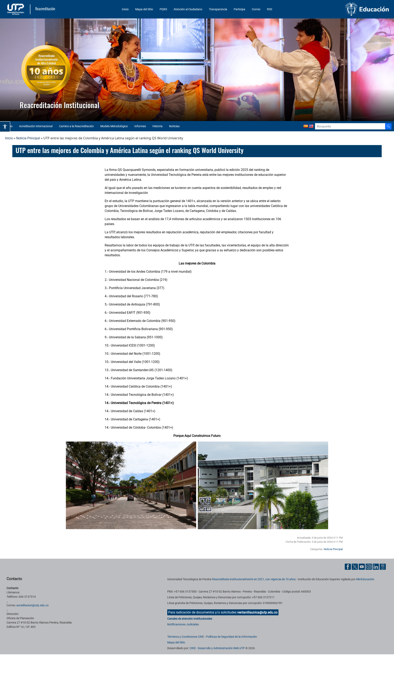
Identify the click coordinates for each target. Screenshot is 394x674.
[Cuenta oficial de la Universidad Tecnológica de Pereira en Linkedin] (376, 566)
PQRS (163, 9)
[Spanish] (305, 126)
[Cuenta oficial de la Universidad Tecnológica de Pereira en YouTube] (362, 566)
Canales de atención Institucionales (189, 618)
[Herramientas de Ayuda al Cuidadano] (383, 566)
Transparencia (218, 9)
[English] (311, 126)
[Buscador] (388, 126)
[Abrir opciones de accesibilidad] (5, 126)
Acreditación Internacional (36, 126)
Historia (157, 126)
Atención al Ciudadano (188, 9)
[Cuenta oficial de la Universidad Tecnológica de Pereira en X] (355, 566)
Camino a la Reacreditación (76, 126)
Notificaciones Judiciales (183, 624)
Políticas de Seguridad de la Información (231, 636)
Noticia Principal (28, 138)
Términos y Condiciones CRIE (185, 636)
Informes (140, 126)
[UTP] (16, 9)
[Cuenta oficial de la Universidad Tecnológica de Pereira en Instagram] (369, 566)
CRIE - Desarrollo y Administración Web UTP (217, 648)
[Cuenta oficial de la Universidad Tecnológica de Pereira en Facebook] (348, 566)
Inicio (125, 9)
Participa (239, 9)
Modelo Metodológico (114, 126)
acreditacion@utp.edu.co (32, 605)
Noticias (174, 126)
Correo (256, 9)
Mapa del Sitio (144, 9)
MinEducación (365, 579)
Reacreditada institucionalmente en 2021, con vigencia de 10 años (254, 579)
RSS (269, 9)
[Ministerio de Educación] (344, 9)
